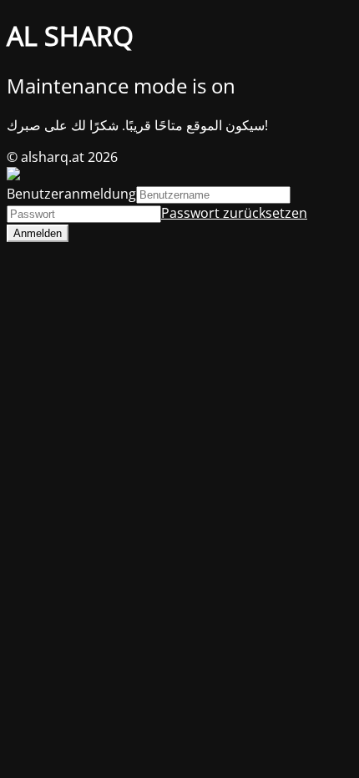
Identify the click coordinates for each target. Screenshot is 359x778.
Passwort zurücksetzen (234, 213)
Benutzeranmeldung (71, 193)
